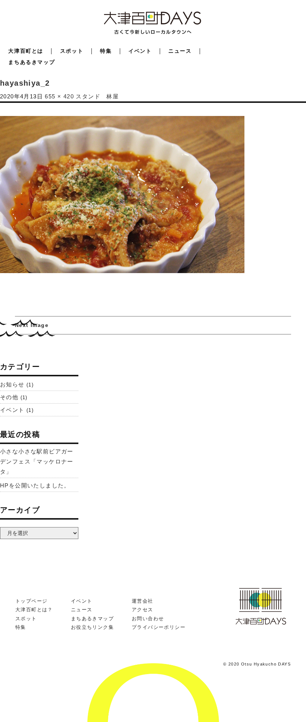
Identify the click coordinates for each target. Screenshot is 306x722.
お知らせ (12, 384)
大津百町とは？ (34, 609)
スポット (71, 51)
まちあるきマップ (31, 62)
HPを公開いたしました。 (35, 485)
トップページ (31, 601)
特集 (106, 51)
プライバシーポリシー (158, 627)
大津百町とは (25, 51)
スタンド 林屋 (97, 96)
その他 (9, 397)
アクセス (142, 609)
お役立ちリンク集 (92, 627)
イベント (140, 51)
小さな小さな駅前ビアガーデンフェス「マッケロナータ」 (37, 461)
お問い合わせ (148, 618)
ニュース (179, 51)
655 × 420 (59, 96)
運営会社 (142, 601)
